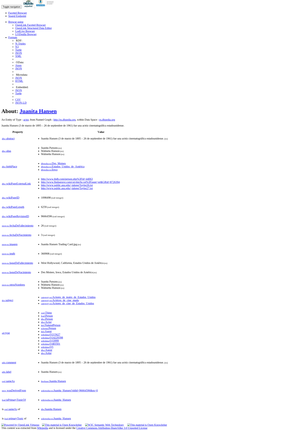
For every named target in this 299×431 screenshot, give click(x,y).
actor (26, 119)
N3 (17, 46)
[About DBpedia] (28, 6)
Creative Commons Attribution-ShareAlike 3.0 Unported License (111, 428)
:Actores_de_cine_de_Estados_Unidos (67, 303)
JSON (18, 52)
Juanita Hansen (38, 111)
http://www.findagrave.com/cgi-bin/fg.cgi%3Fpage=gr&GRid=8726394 (80, 182)
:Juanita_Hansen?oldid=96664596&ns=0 (69, 390)
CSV (18, 99)
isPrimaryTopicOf (14, 399)
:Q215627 (50, 334)
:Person (47, 315)
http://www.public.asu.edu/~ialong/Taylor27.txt (67, 188)
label (6, 371)
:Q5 (47, 346)
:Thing (46, 312)
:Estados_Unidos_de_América (62, 166)
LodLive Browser (25, 31)
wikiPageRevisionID (15, 216)
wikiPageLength (13, 206)
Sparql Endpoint (17, 16)
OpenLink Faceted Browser (30, 25)
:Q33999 (50, 340)
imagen (9, 244)
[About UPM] (45, 6)
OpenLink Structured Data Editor (33, 28)
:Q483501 (50, 343)
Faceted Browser (17, 12)
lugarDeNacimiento (16, 272)
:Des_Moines (53, 163)
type (6, 332)
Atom (18, 65)
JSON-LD (21, 102)
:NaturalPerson (50, 325)
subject (7, 300)
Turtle (18, 49)
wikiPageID (10, 197)
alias (6, 150)
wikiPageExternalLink (16, 183)
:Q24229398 (52, 337)
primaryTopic (13, 418)
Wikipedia (42, 428)
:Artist (46, 353)
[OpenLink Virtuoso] (20, 424)
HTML (19, 80)
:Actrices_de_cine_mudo (60, 300)
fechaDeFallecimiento (17, 225)
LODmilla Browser (26, 34)
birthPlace (9, 166)
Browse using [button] (15, 21)
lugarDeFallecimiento (17, 262)
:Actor (46, 322)
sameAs (8, 381)
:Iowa (49, 169)
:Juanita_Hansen (56, 399)
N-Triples (20, 43)
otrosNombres (13, 284)
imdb (8, 253)
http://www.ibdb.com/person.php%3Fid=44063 (67, 178)
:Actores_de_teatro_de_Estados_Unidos (68, 297)
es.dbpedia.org (107, 119)
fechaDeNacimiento (16, 234)
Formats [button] (12, 37)
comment (9, 362)
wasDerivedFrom (14, 390)
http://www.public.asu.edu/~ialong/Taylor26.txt (67, 185)
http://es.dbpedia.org (64, 119)
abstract (8, 138)
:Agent (46, 331)
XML (18, 56)
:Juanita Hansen (53, 381)
